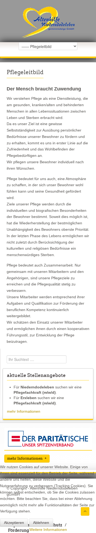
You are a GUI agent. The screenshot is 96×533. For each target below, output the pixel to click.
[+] (48, 449)
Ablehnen (41, 522)
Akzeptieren (14, 522)
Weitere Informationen (48, 529)
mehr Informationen (23, 411)
